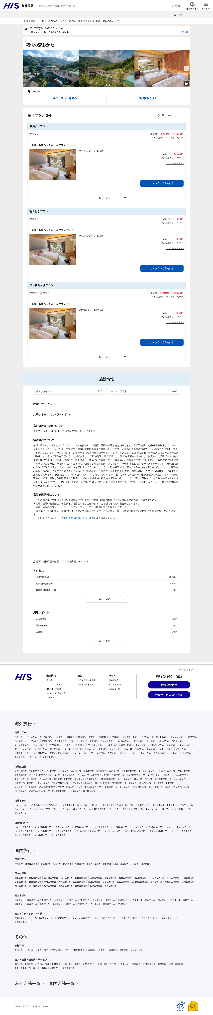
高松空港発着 (108, 881)
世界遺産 (124, 950)
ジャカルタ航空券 (130, 775)
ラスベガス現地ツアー (159, 831)
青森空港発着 (96, 877)
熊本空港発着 (35, 885)
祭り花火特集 (136, 950)
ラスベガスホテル (122, 809)
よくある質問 (115, 684)
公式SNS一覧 (114, 688)
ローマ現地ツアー (59, 835)
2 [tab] (106, 85)
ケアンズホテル (22, 813)
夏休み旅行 (57, 950)
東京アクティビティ (110, 918)
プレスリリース (53, 684)
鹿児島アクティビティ (24, 922)
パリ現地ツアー (42, 835)
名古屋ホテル (136, 900)
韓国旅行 (71, 736)
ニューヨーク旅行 (80, 752)
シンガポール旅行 (130, 736)
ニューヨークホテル (82, 809)
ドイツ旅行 (68, 744)
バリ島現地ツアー (82, 827)
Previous (26, 68)
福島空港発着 (140, 877)
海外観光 (113, 950)
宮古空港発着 (110, 885)
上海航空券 (89, 771)
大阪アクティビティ (150, 918)
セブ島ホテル (50, 809)
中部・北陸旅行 (94, 863)
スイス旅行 (80, 744)
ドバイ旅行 (173, 752)
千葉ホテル (72, 900)
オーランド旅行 (98, 752)
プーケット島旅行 (160, 736)
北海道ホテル (33, 900)
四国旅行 (134, 863)
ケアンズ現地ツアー (64, 831)
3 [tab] (109, 85)
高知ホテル (45, 903)
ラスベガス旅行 (40, 752)
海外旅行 (23, 723)
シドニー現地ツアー (113, 831)
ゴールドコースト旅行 (74, 748)
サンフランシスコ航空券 (85, 779)
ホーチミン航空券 (37, 775)
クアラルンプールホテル (163, 805)
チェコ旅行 (172, 744)
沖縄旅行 (19, 863)
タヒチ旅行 (152, 748)
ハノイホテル (21, 809)
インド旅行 (93, 740)
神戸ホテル (175, 900)
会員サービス (192, 8)
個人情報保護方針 (86, 684)
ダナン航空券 (69, 775)
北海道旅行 (45, 863)
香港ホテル (107, 805)
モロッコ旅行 (48, 756)
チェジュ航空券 (49, 771)
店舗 (177, 5)
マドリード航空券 (66, 787)
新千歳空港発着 (51, 877)
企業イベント (89, 964)
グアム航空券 (45, 779)
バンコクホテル (143, 805)
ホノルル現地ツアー (23, 827)
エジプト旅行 (21, 756)
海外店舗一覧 (28, 983)
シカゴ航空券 (161, 779)
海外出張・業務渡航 (24, 964)
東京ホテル (20, 900)
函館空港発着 (81, 877)
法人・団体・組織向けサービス (31, 959)
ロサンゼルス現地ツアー (136, 831)
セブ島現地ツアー (121, 827)
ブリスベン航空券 (181, 787)
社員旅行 (56, 964)
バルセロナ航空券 (47, 787)
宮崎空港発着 (50, 885)
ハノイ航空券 (54, 775)
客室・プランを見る (65, 98)
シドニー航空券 (122, 787)
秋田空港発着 (110, 877)
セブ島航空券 (21, 775)
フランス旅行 (39, 744)
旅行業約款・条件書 (87, 680)
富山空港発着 (21, 881)
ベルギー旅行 (112, 744)
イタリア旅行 (138, 740)
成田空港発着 (35, 877)
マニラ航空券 (184, 771)
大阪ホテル (163, 900)
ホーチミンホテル (185, 805)
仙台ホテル (60, 900)
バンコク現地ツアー (101, 827)
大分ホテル (96, 903)
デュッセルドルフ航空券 (26, 787)
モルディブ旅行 (166, 748)
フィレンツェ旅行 (23, 744)
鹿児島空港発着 (66, 885)
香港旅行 (93, 736)
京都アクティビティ (130, 918)
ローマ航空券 (130, 783)
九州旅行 (145, 863)
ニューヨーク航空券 (143, 779)
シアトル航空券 (124, 779)
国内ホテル (20, 895)
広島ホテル (32, 903)
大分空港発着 (21, 885)
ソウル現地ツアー (156, 827)
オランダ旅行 (141, 744)
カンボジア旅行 (62, 740)
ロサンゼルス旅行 (23, 752)
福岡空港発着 (156, 881)
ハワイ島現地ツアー (44, 827)
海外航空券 (20, 766)
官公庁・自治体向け (38, 968)
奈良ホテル (188, 900)
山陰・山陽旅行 (121, 863)
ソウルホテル (68, 805)
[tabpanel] (51, 68)
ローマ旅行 (151, 740)
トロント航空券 (42, 783)
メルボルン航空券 (37, 790)
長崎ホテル (70, 903)
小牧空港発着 (173, 877)
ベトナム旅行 (33, 740)
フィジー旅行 (115, 748)
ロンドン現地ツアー (23, 835)
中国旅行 (116, 736)
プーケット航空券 (146, 771)
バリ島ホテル (65, 809)
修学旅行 (162, 964)
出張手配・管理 (42, 964)
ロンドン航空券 (102, 783)
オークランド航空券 (57, 790)
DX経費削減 (150, 964)
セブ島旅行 (192, 736)
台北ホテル (95, 805)
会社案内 (50, 680)
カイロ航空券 (89, 790)
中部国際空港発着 (156, 877)
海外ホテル (20, 800)
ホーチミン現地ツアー (24, 831)
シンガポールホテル (124, 805)
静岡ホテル (98, 900)
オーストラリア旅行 (23, 748)
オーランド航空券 (177, 779)
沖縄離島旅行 (31, 863)
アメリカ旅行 (182, 748)
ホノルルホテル (22, 805)
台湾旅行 (82, 736)
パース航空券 (20, 790)
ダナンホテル (35, 809)
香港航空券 (76, 771)
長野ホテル (110, 900)
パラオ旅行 (60, 736)
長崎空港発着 (188, 881)
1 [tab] (103, 85)
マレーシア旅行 (78, 740)
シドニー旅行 (41, 748)
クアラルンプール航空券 (88, 775)
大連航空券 (114, 771)
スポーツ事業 (21, 968)
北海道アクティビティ (89, 918)
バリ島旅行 (20, 740)
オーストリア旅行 (96, 744)
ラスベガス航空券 (107, 779)
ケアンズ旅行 (56, 748)
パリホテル (138, 809)
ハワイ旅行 (20, 736)
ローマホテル (168, 809)
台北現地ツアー (138, 827)
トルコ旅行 (186, 752)
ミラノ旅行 (164, 740)
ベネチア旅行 (178, 740)
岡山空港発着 (94, 881)
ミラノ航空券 (145, 783)
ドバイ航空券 (74, 790)
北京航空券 (101, 771)
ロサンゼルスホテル (103, 809)
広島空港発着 (79, 881)
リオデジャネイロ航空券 (82, 783)
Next (186, 68)
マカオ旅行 (104, 736)
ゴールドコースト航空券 (160, 787)
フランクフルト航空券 (164, 783)
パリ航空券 (117, 783)
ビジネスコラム (68, 968)
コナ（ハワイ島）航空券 (26, 779)
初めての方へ (115, 680)
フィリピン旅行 (177, 736)
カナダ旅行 (113, 752)
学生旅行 (102, 950)
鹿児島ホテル (109, 903)
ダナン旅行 (47, 740)
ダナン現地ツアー (45, 831)
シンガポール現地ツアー (177, 827)
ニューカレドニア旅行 (134, 748)
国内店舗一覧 (62, 983)
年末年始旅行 (79, 950)
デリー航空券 (147, 775)
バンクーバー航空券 (24, 783)
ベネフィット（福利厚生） (130, 964)
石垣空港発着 (96, 885)
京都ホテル (150, 900)
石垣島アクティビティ (44, 918)
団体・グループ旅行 (71, 964)
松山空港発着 (123, 881)
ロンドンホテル (153, 809)
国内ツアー (20, 859)
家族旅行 (92, 950)
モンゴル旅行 (123, 740)
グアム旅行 (32, 736)
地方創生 (54, 968)
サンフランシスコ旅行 (60, 752)
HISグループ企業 (53, 688)
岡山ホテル (20, 903)
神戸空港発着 (65, 881)
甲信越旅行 (79, 863)
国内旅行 (23, 850)
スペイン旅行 (127, 744)
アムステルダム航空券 (86, 787)
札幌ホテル (47, 900)
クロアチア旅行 (157, 744)
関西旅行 (107, 863)
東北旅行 (57, 863)
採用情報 (50, 697)
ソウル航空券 (21, 771)
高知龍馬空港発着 (140, 881)
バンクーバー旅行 (128, 752)
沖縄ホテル (123, 903)
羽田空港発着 (21, 877)
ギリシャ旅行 (185, 744)
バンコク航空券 (129, 771)
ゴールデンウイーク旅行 (38, 950)
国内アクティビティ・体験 (28, 913)
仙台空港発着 (125, 877)
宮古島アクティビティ (66, 918)
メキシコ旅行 (160, 752)
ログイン (182, 14)
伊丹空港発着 (50, 881)
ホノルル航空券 (179, 775)
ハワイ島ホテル (38, 805)
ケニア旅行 (34, 756)
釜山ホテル (82, 805)
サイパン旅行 (46, 736)
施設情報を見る (148, 98)
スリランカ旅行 (107, 740)
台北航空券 (63, 771)
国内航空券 (20, 873)
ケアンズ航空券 (139, 787)
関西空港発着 (35, 881)
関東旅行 (67, 863)
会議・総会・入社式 (107, 964)
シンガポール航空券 (166, 771)
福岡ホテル (58, 903)
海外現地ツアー (23, 822)
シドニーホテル (184, 809)
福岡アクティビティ (170, 918)
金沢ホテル (123, 900)
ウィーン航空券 (106, 787)
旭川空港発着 (67, 877)
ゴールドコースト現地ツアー (89, 831)
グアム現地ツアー (63, 827)
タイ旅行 (145, 736)
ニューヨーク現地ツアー (182, 831)
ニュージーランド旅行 (97, 748)
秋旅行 (68, 950)
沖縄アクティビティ (23, 918)
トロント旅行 (145, 752)
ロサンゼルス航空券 (63, 779)
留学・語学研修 (176, 964)
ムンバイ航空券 (163, 775)
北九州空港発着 (172, 881)
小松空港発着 (188, 877)
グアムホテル (54, 805)
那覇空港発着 (81, 885)
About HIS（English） (56, 693)
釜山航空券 (34, 771)
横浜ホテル (85, 900)
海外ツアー (20, 732)
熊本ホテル (83, 903)
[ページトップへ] (196, 669)
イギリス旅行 (54, 744)
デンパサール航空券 (111, 775)
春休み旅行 (20, 950)
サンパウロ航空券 (60, 783)
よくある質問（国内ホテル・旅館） (77, 518)
